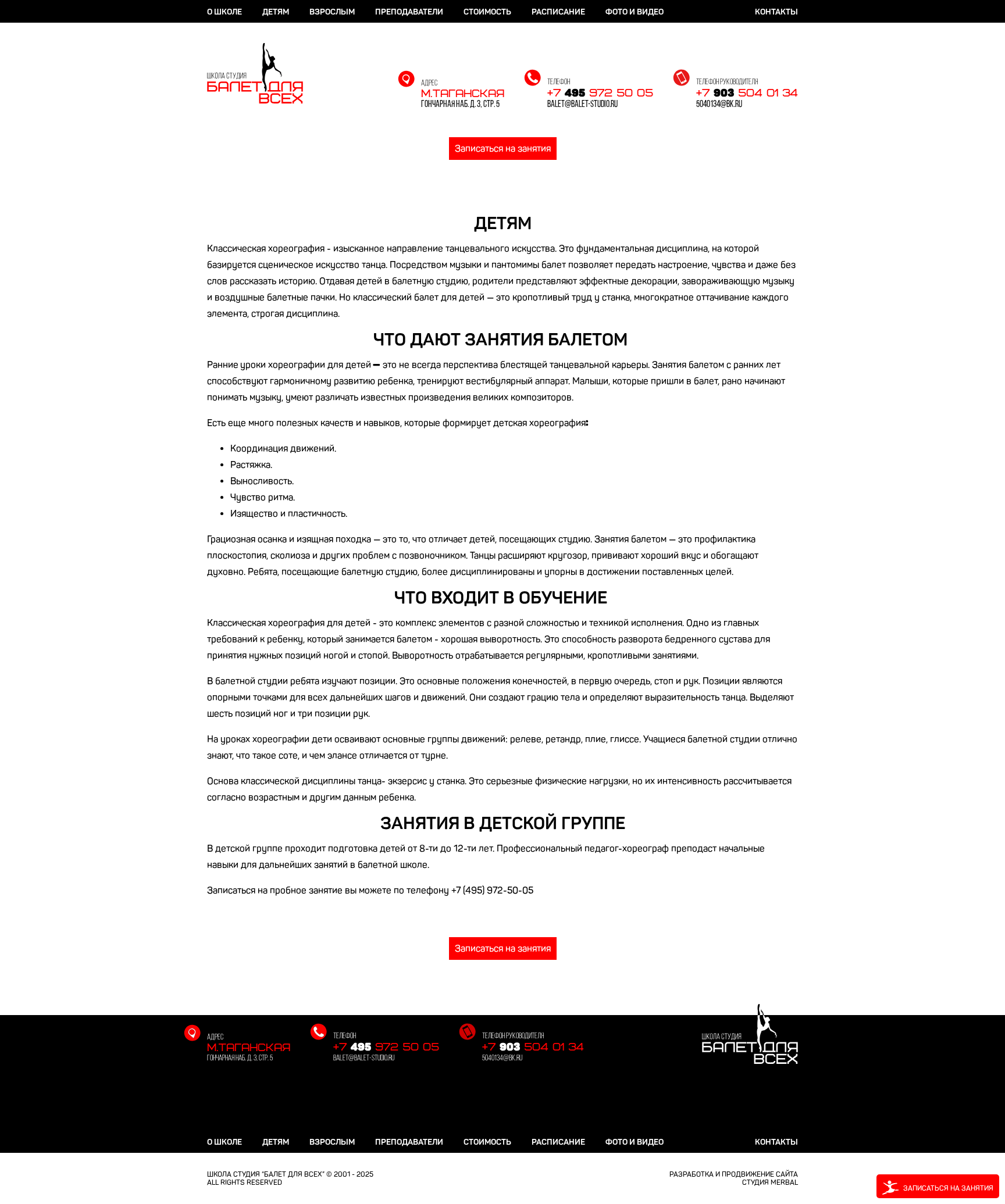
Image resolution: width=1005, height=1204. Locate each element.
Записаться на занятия (503, 148)
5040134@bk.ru (719, 104)
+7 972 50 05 (600, 93)
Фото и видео (634, 12)
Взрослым (332, 12)
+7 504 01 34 (747, 93)
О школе (224, 12)
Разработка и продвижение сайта (733, 1174)
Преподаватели (409, 12)
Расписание (558, 12)
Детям (275, 12)
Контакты (776, 12)
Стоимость (487, 12)
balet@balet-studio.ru (582, 104)
